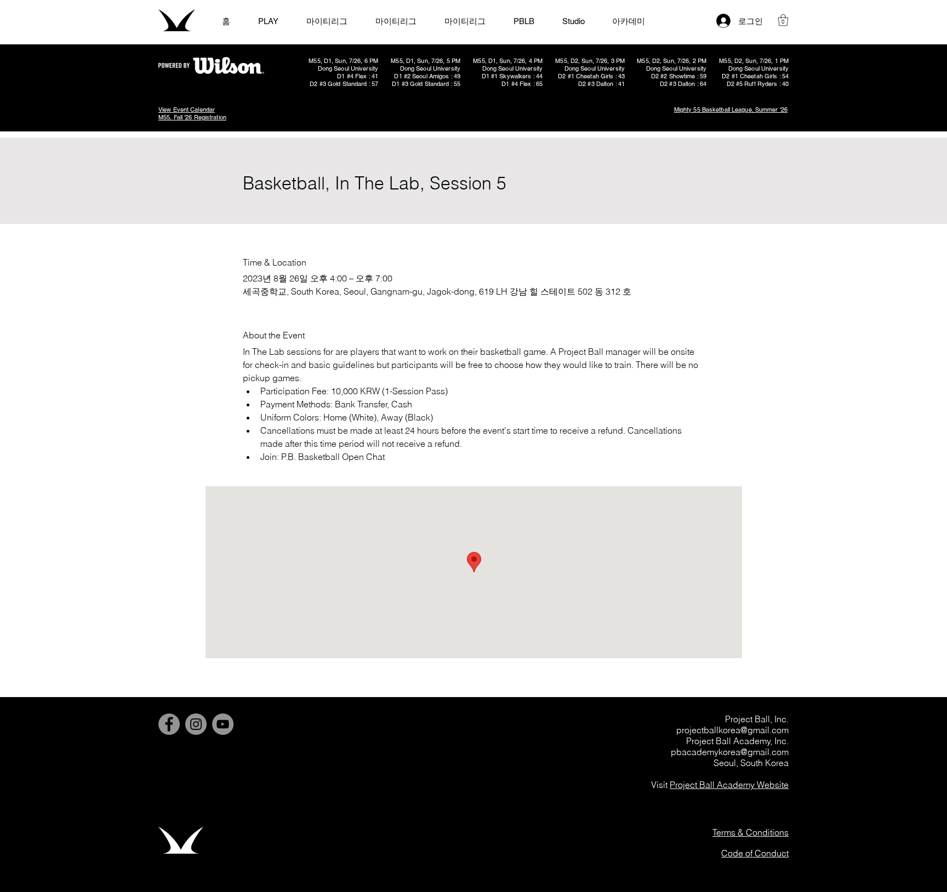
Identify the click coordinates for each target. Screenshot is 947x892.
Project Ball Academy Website (729, 784)
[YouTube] (222, 724)
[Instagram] (196, 724)
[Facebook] (169, 724)
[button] (783, 20)
